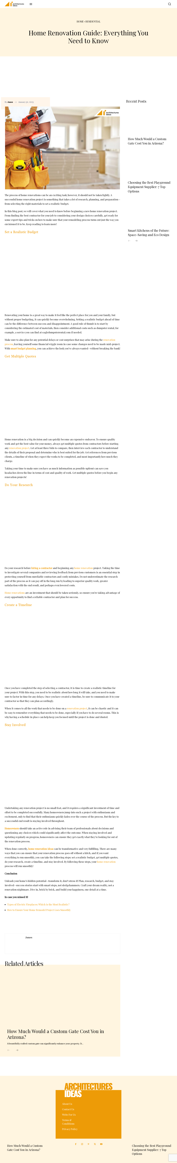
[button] (167, 4)
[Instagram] (82, 1144)
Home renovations (15, 592)
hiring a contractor (41, 568)
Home (80, 21)
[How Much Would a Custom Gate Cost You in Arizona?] (59, 998)
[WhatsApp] (117, 102)
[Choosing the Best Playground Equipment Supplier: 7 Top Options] (149, 164)
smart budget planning (23, 348)
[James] (15, 943)
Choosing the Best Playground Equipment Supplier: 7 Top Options (149, 186)
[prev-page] (8, 1050)
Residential (92, 21)
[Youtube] (101, 1144)
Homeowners (12, 828)
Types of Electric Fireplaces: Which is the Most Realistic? (38, 904)
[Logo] (16, 4)
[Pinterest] (112, 102)
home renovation (83, 568)
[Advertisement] (88, 79)
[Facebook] (106, 102)
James (10, 102)
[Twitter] (95, 1144)
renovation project (19, 448)
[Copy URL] (101, 102)
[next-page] (17, 1050)
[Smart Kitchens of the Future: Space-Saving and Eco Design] (149, 212)
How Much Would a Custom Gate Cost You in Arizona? (55, 1034)
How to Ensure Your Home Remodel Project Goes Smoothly (39, 910)
